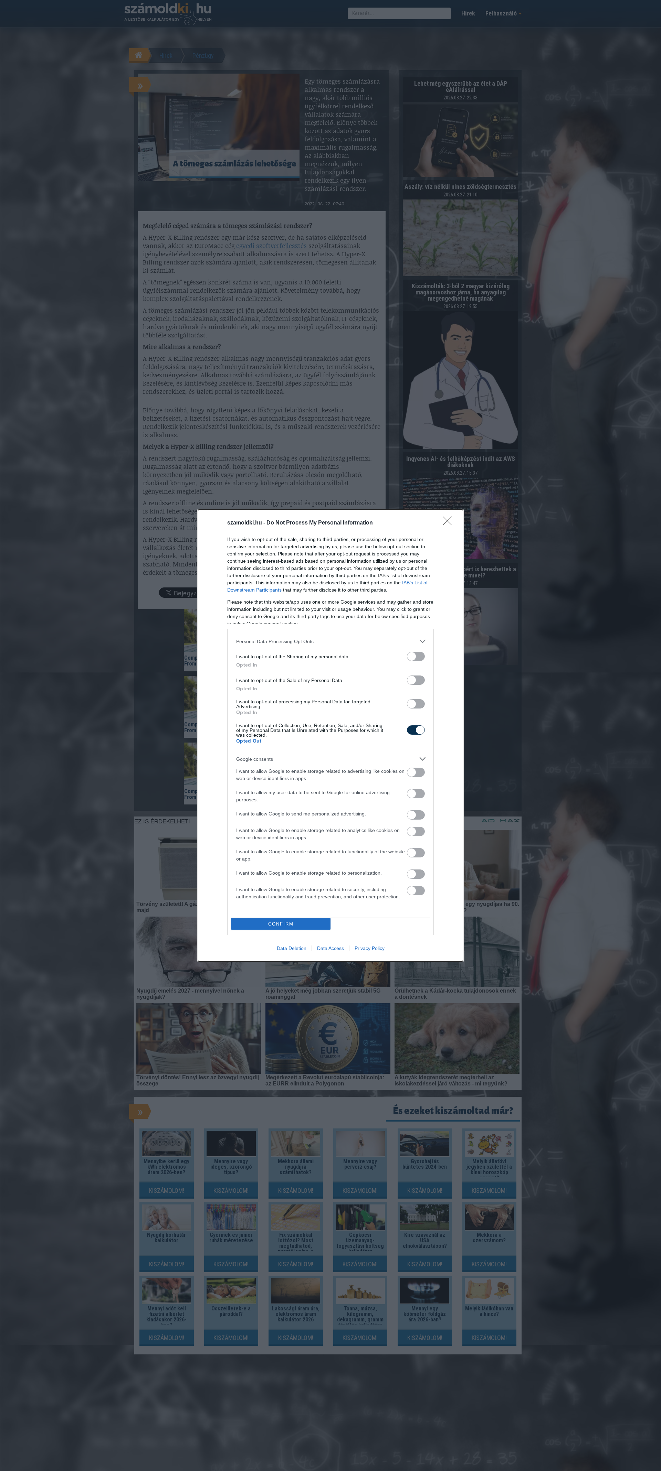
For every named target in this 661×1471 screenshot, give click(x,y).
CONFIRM (281, 924)
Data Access (330, 948)
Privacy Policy (370, 948)
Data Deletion (291, 948)
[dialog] (330, 735)
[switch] (416, 656)
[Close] (449, 523)
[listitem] (330, 641)
